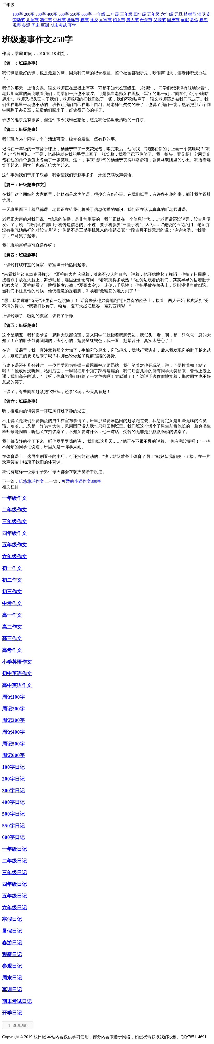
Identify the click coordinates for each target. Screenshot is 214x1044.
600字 (86, 14)
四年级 (140, 14)
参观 (26, 25)
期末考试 (58, 25)
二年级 (112, 14)
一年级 (99, 14)
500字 (63, 14)
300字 (40, 14)
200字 (29, 14)
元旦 (178, 14)
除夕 (94, 20)
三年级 (126, 14)
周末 (35, 25)
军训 (45, 25)
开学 (72, 25)
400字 (52, 14)
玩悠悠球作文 (31, 481)
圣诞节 (73, 20)
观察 (17, 25)
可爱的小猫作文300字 (81, 481)
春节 (84, 20)
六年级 (167, 14)
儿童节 (32, 20)
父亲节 (159, 20)
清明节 (203, 14)
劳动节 (19, 20)
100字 (18, 14)
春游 (203, 20)
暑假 (194, 20)
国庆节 (173, 20)
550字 (75, 14)
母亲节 (146, 20)
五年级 (153, 14)
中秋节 (59, 20)
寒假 (185, 20)
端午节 (46, 20)
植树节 (190, 14)
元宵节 (105, 20)
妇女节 (119, 20)
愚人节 (132, 20)
